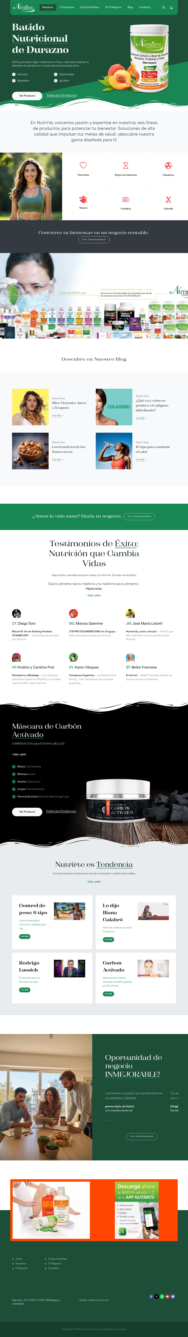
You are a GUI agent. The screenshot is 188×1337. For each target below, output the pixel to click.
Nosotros (21, 1264)
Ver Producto (27, 96)
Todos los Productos (62, 95)
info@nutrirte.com (98, 1300)
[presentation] (19, 1207)
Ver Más (24, 937)
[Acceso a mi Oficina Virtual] (171, 7)
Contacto (53, 1268)
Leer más (56, 415)
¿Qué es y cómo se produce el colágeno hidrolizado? (152, 405)
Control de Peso (57, 1259)
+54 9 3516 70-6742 (34, 1300)
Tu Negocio (54, 1264)
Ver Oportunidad (94, 240)
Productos (22, 1268)
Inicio (19, 1259)
